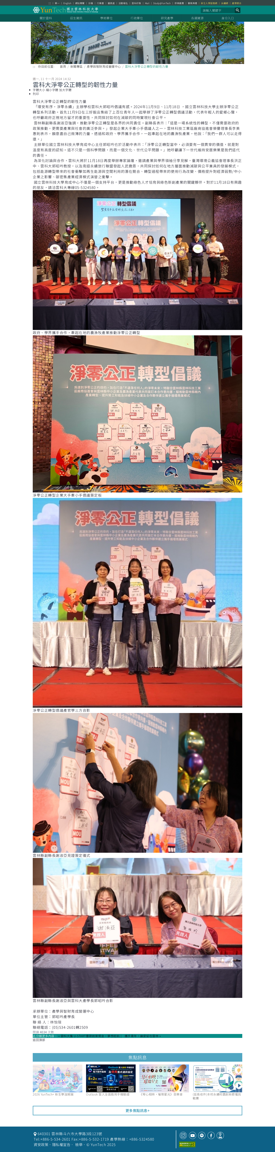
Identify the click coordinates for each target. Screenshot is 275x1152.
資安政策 (41, 1144)
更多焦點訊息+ (138, 1110)
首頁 (63, 66)
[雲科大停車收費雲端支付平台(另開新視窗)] (220, 1135)
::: (49, 3)
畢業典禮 (192, 3)
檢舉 (78, 1144)
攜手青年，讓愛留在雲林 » (143, 1036)
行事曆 (100, 3)
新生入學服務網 (209, 3)
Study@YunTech (162, 3)
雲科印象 (136, 3)
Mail (147, 3)
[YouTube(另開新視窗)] (192, 1135)
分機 (90, 3)
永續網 (224, 3)
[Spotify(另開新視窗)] (202, 1135)
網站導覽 (80, 3)
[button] (237, 10)
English (67, 3)
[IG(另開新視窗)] (183, 1135)
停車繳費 (179, 3)
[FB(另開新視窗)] (211, 1135)
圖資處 (111, 3)
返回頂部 (39, 1040)
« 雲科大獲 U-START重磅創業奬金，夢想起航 (89, 1036)
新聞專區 (76, 66)
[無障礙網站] (187, 1144)
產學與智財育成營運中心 (104, 66)
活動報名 (123, 3)
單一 (57, 3)
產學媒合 (236, 3)
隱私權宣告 (61, 1144)
